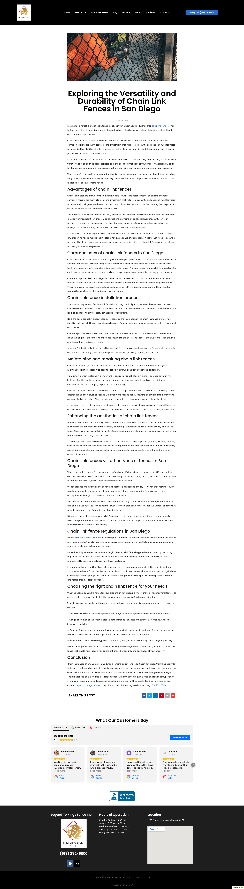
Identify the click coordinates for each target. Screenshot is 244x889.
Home (67, 12)
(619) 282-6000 (73, 853)
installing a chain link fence (88, 537)
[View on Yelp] (165, 753)
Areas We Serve (99, 12)
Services (79, 12)
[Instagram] (77, 863)
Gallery (126, 12)
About (138, 12)
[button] (144, 695)
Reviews (150, 12)
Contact (164, 12)
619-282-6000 (159, 685)
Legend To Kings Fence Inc (89, 685)
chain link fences (160, 125)
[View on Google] (56, 753)
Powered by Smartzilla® (122, 885)
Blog (115, 12)
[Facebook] (70, 863)
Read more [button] (59, 770)
